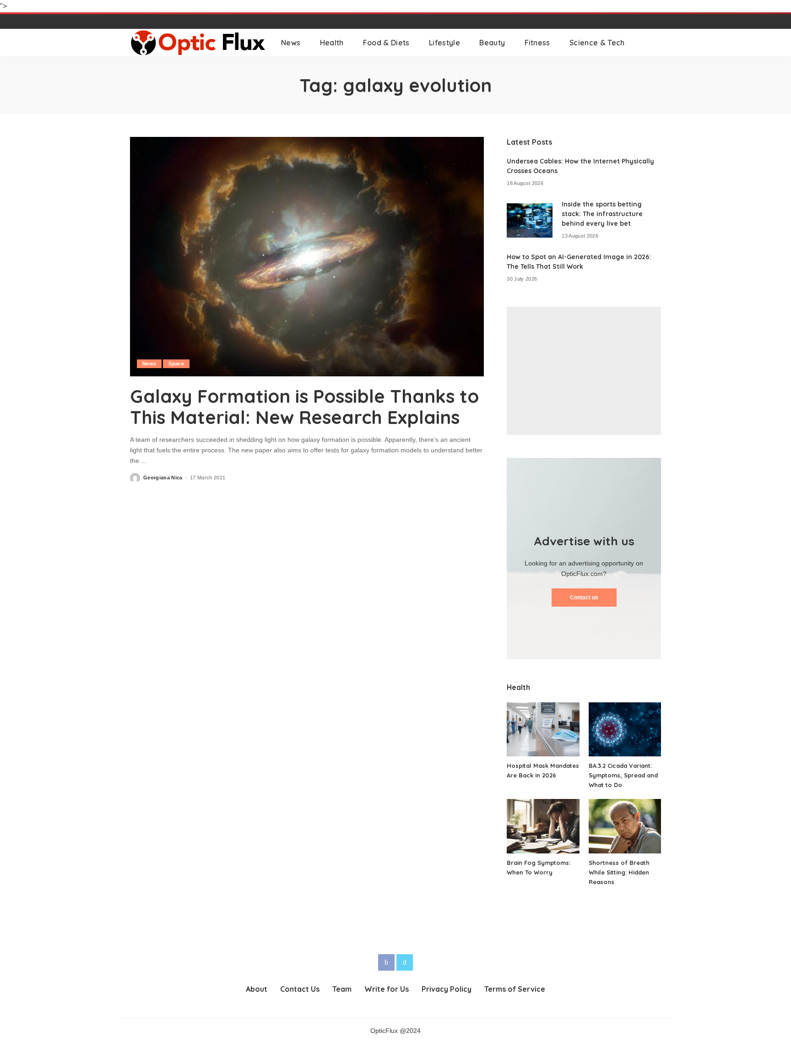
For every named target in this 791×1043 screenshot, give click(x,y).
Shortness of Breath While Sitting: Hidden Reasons (619, 872)
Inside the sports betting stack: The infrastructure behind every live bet (602, 214)
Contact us (584, 597)
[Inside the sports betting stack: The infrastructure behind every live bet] (530, 220)
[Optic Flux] (198, 42)
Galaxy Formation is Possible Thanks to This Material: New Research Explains (304, 407)
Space (176, 363)
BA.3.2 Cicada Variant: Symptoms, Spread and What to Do (623, 775)
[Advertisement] (584, 371)
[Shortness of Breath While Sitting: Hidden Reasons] (625, 826)
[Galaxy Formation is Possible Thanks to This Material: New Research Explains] (307, 256)
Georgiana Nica (163, 477)
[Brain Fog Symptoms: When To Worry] (543, 826)
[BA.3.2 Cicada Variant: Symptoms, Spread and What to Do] (625, 729)
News (149, 363)
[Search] (655, 42)
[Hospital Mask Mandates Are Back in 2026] (543, 729)
